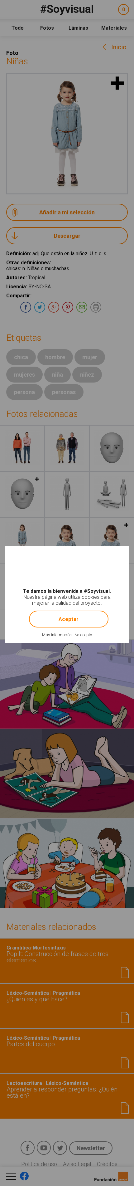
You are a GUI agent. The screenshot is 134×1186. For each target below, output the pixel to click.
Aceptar (69, 619)
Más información (57, 634)
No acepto (83, 634)
